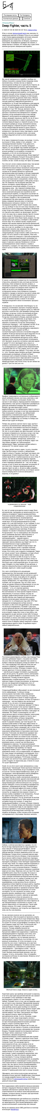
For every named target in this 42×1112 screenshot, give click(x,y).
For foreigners (25, 15)
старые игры (32, 30)
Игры (12, 23)
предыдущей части (20, 33)
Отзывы (6, 23)
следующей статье (21, 1079)
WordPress (15, 1109)
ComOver (27, 19)
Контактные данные (10, 19)
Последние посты (10, 15)
